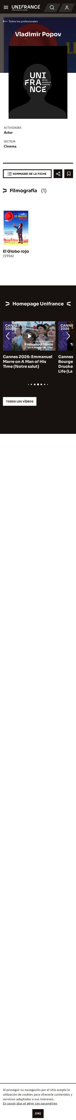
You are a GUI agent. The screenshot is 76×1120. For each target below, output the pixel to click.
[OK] (38, 1113)
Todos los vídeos (19, 401)
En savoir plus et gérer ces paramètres (30, 1103)
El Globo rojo (16, 251)
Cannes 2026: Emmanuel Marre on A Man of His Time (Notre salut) (27, 361)
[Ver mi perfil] (67, 7)
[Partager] (58, 173)
